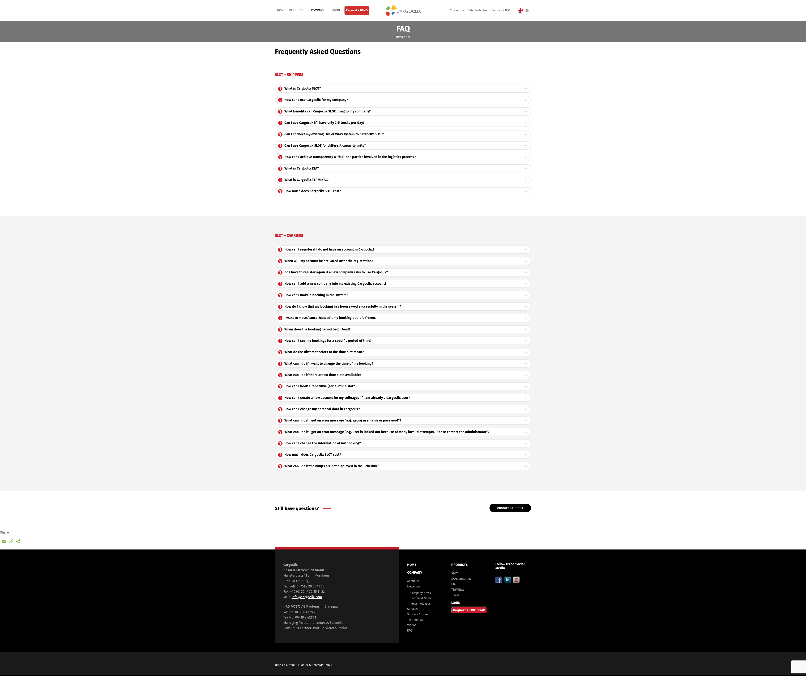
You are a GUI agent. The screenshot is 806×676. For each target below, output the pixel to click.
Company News (420, 593)
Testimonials (415, 620)
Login (336, 10)
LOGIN (456, 603)
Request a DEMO (357, 10)
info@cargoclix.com (307, 597)
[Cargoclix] (403, 10)
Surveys (412, 609)
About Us (413, 581)
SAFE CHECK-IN (461, 579)
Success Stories (417, 614)
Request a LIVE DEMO (469, 610)
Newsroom (414, 586)
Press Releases (420, 604)
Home (281, 10)
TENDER (456, 595)
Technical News (420, 598)
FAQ (409, 630)
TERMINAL (457, 589)
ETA (453, 584)
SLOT (454, 573)
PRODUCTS (296, 10)
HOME (411, 565)
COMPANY (317, 10)
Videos (411, 625)
